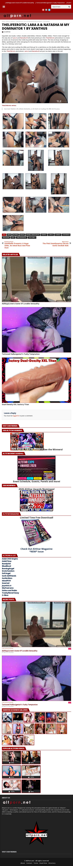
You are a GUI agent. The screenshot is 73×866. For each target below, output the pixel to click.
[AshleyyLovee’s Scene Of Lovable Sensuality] (36, 279)
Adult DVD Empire (10, 558)
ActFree (8, 32)
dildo (22, 234)
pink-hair (6, 237)
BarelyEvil (6, 563)
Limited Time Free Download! (36, 517)
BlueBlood (6, 566)
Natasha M (24, 38)
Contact (29, 863)
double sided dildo (32, 234)
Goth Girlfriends (9, 575)
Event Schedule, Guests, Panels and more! (36, 481)
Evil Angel (6, 573)
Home (3, 21)
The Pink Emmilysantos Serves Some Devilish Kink (56, 244)
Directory (51, 863)
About (23, 863)
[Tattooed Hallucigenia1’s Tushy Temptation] (36, 329)
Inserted (5, 583)
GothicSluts (7, 578)
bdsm (9, 234)
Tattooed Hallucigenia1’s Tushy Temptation (23, 3)
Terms (36, 863)
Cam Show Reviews (7, 648)
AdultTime (6, 561)
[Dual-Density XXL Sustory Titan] (36, 380)
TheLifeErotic (50, 38)
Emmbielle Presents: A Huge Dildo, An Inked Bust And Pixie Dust (17, 245)
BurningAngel (8, 568)
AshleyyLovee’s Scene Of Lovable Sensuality (20, 303)
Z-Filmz (5, 595)
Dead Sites (43, 863)
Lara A (15, 38)
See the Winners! (53, 449)
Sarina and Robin (9, 590)
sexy (13, 237)
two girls (32, 237)
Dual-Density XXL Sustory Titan (50, 3)
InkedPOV (6, 580)
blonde (15, 234)
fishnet (43, 234)
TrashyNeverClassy (10, 592)
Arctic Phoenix (9, 652)
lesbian (57, 234)
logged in (16, 416)
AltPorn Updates (10, 21)
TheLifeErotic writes (9, 105)
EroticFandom (8, 571)
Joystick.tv (6, 585)
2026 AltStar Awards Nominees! (36, 489)
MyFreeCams (7, 588)
